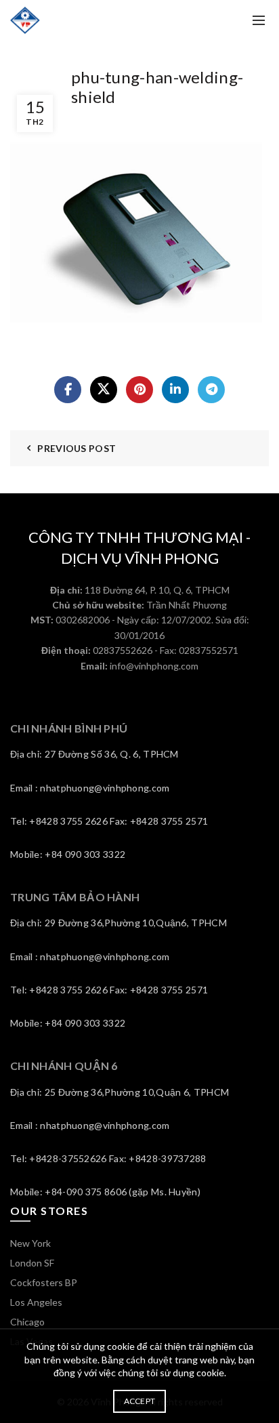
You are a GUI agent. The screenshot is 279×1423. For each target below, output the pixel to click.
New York (30, 1243)
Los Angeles (36, 1302)
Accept (140, 1401)
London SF (32, 1263)
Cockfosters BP (43, 1282)
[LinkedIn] (175, 389)
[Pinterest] (139, 389)
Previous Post (76, 448)
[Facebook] (67, 389)
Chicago (27, 1321)
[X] (103, 389)
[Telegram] (211, 389)
